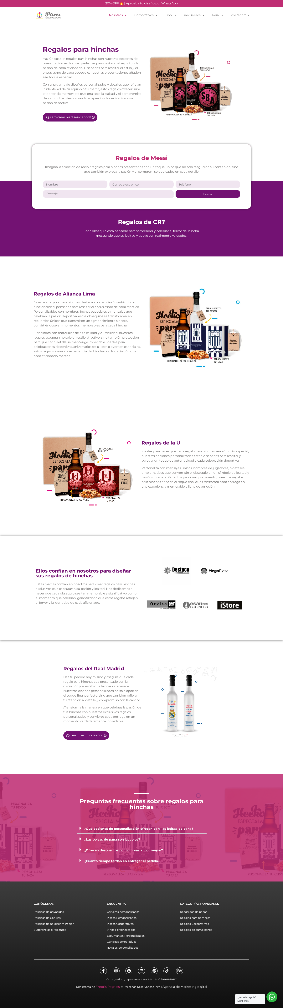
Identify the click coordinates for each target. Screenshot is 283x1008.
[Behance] (179, 970)
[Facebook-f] (103, 970)
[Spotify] (154, 970)
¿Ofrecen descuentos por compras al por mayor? (123, 850)
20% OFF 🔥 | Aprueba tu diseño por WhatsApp (141, 3)
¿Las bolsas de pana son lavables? (112, 839)
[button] (142, 828)
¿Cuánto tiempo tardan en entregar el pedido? (121, 861)
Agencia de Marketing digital (184, 987)
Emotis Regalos (108, 987)
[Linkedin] (141, 970)
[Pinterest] (128, 970)
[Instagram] (116, 970)
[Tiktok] (166, 970)
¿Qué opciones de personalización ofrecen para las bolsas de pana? (138, 829)
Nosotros (116, 15)
